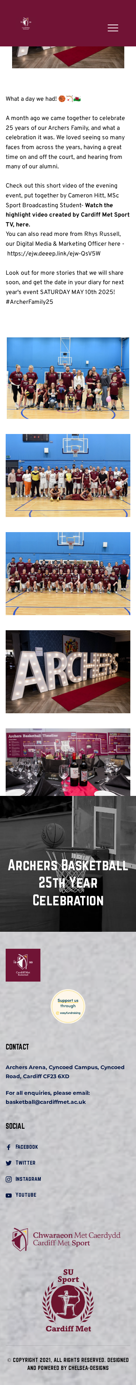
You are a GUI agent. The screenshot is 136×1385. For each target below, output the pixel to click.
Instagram (28, 1179)
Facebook (27, 1146)
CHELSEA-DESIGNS (88, 1368)
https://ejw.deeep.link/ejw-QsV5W (53, 254)
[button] (113, 28)
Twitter (25, 1162)
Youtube (25, 1194)
